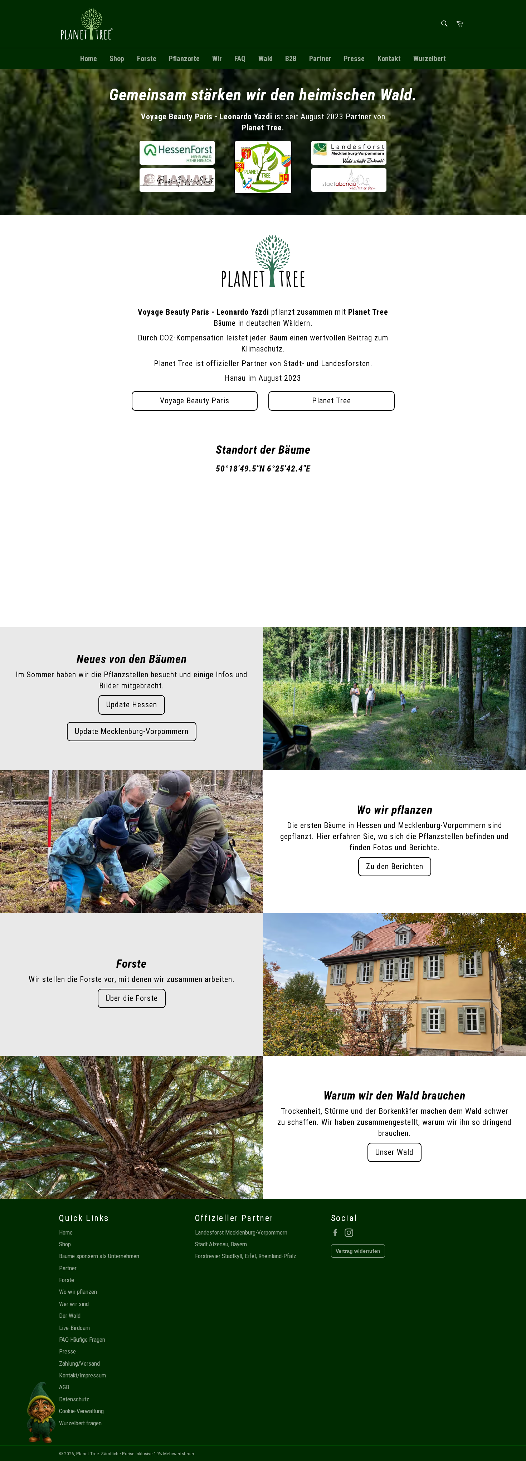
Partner (320, 58)
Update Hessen (131, 704)
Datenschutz (74, 1399)
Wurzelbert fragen (80, 1423)
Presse (354, 58)
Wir (217, 58)
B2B (291, 58)
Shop (116, 58)
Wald (265, 58)
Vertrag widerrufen (358, 1251)
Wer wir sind (74, 1303)
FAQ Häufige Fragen (82, 1339)
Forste (146, 58)
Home (88, 58)
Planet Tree (331, 400)
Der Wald (70, 1315)
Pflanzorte (184, 58)
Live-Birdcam (74, 1327)
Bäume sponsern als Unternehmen (99, 1256)
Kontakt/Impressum (82, 1375)
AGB (64, 1387)
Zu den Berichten (394, 866)
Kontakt (389, 58)
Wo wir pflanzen (78, 1291)
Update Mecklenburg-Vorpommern (132, 731)
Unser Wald (394, 1152)
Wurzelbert (429, 58)
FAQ (239, 58)
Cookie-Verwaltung (81, 1411)
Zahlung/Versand (79, 1363)
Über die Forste (132, 998)
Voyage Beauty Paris (194, 400)
